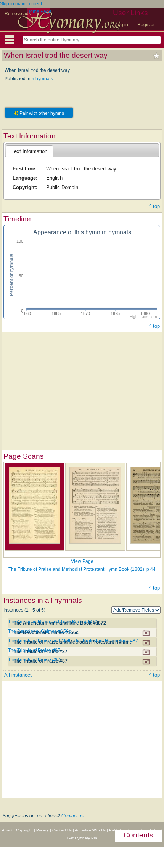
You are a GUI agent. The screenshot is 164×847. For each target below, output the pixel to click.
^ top (154, 206)
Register (146, 24)
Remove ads (18, 13)
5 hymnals (42, 78)
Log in (121, 24)
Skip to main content (21, 3)
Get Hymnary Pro (82, 838)
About (7, 830)
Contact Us (62, 830)
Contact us (72, 815)
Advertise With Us (90, 830)
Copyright (24, 830)
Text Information (29, 151)
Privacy (42, 830)
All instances (18, 675)
